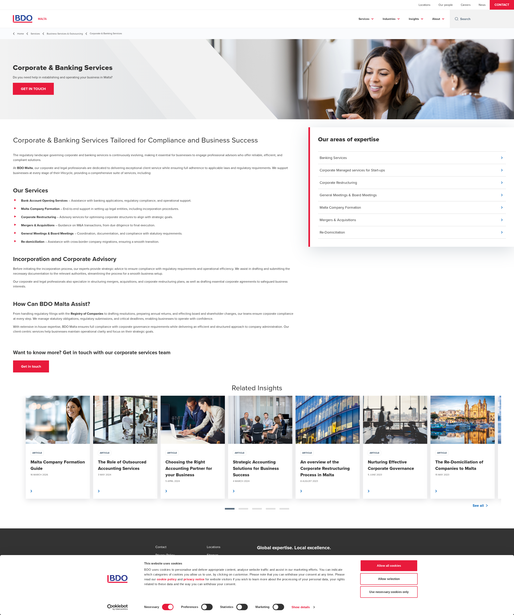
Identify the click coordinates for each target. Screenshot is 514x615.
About (436, 19)
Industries (389, 19)
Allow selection (389, 579)
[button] (502, 5)
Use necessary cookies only (389, 592)
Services (364, 19)
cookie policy (167, 579)
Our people (446, 5)
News (482, 5)
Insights (414, 19)
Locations (424, 5)
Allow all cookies (389, 565)
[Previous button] (20, 460)
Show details (301, 607)
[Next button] (494, 460)
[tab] (230, 509)
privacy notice (194, 579)
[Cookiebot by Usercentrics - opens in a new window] (117, 607)
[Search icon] (457, 19)
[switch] (207, 607)
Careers (466, 5)
